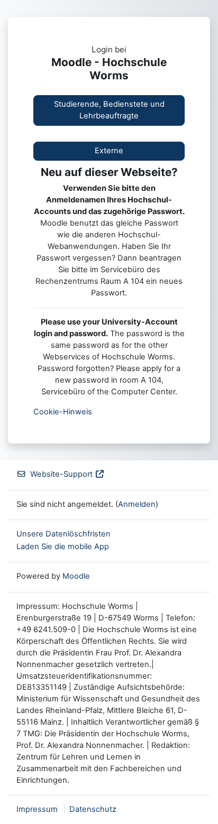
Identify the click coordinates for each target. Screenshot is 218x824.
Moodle (76, 576)
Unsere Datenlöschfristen (63, 534)
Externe (109, 150)
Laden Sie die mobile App (62, 546)
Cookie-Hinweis (62, 411)
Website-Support (61, 474)
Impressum (37, 809)
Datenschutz (92, 809)
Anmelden (137, 504)
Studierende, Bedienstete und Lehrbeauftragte (109, 110)
